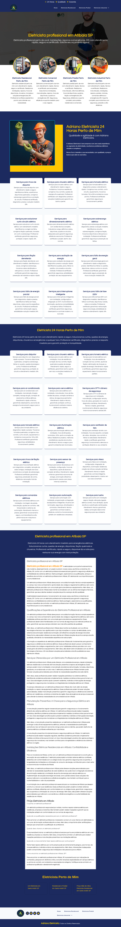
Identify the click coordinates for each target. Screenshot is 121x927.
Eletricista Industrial (100, 7)
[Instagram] (27, 913)
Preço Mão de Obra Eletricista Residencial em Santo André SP (84, 888)
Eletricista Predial (85, 7)
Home (55, 7)
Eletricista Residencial (68, 7)
